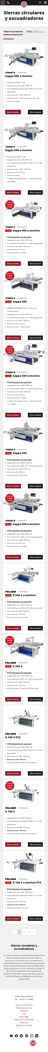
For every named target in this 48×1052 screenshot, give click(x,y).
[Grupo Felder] (24, 5)
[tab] (13, 32)
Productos (24, 1022)
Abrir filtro (41, 32)
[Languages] (45, 2)
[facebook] (16, 1036)
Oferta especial (35, 112)
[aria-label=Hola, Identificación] (40, 2)
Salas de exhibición (24, 1005)
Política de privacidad (24, 1019)
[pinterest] (26, 1036)
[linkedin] (36, 1036)
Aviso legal (24, 1016)
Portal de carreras (24, 1008)
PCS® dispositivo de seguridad (19, 237)
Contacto (24, 1011)
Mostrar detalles (13, 112)
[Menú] (2, 2)
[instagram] (31, 1036)
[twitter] (21, 1036)
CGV (24, 1013)
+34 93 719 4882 (26, 999)
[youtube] (11, 1036)
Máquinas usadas (24, 1025)
